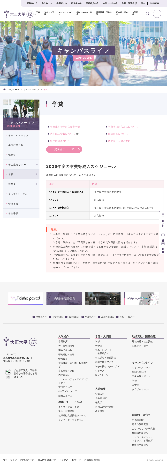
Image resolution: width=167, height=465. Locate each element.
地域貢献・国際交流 (104, 13)
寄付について (65, 387)
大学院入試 (101, 398)
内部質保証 (64, 375)
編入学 (98, 402)
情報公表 (63, 358)
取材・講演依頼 (129, 3)
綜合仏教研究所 (140, 424)
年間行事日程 (15, 145)
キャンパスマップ (18, 135)
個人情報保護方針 (47, 459)
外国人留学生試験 (104, 406)
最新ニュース (65, 395)
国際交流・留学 (140, 345)
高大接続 (99, 411)
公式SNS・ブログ (67, 391)
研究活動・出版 (66, 354)
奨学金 (12, 184)
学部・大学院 (49, 13)
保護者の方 (61, 3)
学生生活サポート (18, 164)
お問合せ (76, 459)
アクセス (63, 459)
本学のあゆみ (65, 350)
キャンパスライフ (65, 13)
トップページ (13, 89)
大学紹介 (37, 13)
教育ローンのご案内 (119, 140)
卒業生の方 (76, 3)
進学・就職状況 (66, 411)
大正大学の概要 (66, 345)
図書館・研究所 (122, 13)
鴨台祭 (12, 154)
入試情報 (135, 13)
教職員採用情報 (92, 459)
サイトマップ (10, 459)
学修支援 (13, 203)
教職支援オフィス (104, 362)
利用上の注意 (27, 459)
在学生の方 (47, 3)
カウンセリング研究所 (143, 428)
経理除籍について (60, 140)
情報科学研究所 (140, 444)
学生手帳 (13, 213)
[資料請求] (163, 235)
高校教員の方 (92, 3)
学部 (97, 341)
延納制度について (118, 133)
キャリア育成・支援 (68, 406)
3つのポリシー (102, 375)
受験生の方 (32, 3)
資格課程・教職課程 (105, 357)
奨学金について (64, 149)
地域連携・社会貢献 (142, 341)
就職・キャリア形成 (84, 13)
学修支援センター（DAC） (109, 366)
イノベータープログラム (71, 419)
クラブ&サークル (18, 194)
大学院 (98, 345)
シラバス (99, 370)
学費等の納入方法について (123, 126)
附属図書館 (138, 419)
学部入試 (99, 393)
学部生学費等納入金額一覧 (65, 126)
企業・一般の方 (110, 3)
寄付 (143, 3)
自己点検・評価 (66, 370)
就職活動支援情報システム (72, 415)
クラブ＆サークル (141, 389)
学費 (10, 174)
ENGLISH (154, 3)
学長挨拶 (63, 341)
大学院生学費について (62, 133)
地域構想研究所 (140, 432)
